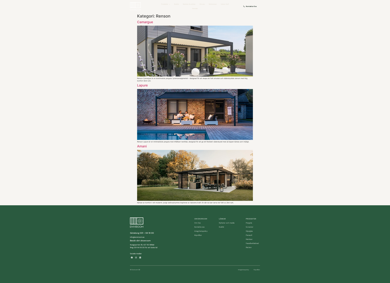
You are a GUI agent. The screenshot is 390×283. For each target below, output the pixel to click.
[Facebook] (132, 257)
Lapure (142, 85)
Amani (142, 146)
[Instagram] (136, 257)
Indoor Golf (225, 4)
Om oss (202, 4)
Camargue (145, 22)
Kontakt (195, 8)
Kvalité (176, 4)
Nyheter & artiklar (189, 4)
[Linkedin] (140, 257)
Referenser (213, 4)
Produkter (164, 4)
